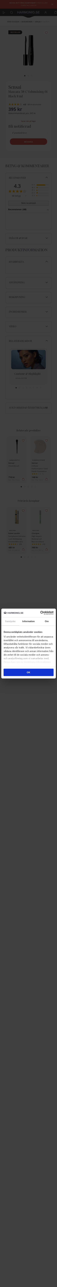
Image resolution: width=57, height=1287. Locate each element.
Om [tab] (47, 621)
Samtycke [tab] (10, 621)
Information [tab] (28, 621)
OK (28, 672)
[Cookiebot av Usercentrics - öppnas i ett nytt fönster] (41, 613)
